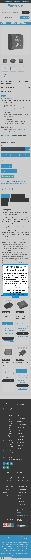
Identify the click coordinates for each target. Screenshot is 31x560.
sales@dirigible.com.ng (19, 287)
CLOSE (15, 297)
